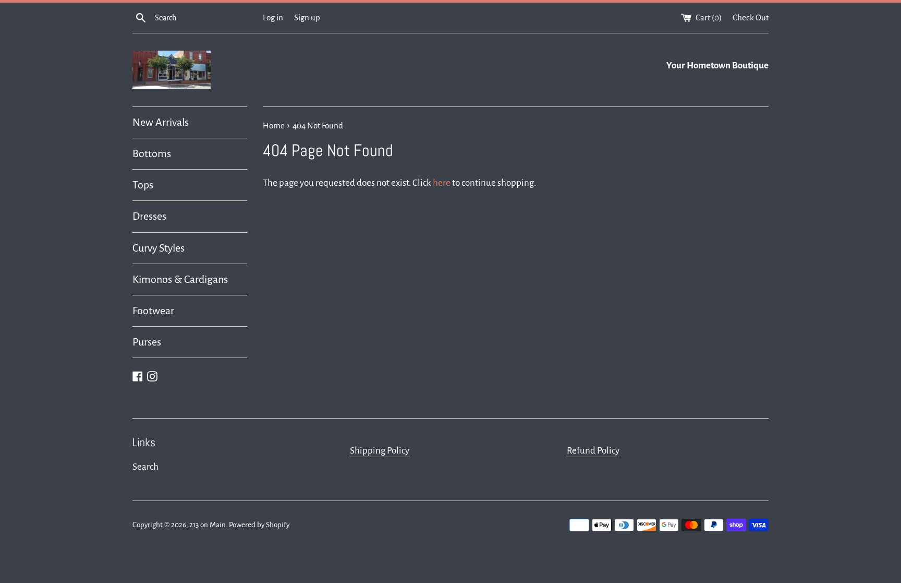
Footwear (153, 310)
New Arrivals (160, 122)
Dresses (149, 216)
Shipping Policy (379, 451)
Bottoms (151, 153)
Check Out (751, 17)
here (442, 183)
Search (145, 467)
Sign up (307, 17)
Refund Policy (593, 451)
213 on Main (207, 525)
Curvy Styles (158, 248)
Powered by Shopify (259, 525)
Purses (146, 342)
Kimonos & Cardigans (180, 279)
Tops (142, 185)
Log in (273, 17)
